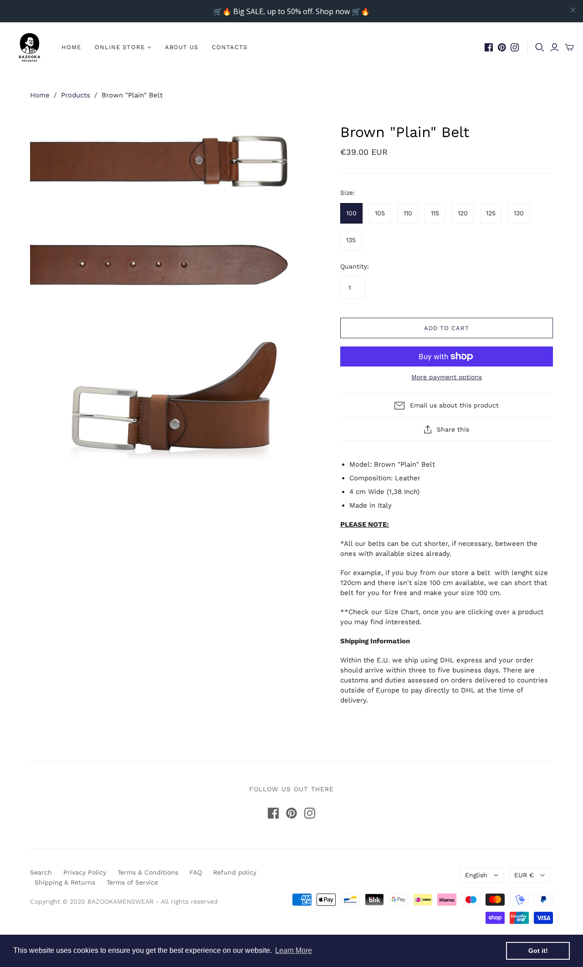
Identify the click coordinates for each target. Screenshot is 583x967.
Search (41, 872)
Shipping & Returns (65, 882)
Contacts (229, 47)
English (476, 875)
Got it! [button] (538, 950)
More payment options (446, 377)
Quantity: (354, 266)
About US (181, 47)
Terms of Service (132, 882)
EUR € (524, 875)
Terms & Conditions (148, 872)
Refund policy (234, 872)
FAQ (195, 872)
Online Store (119, 47)
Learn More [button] (293, 950)
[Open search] (539, 47)
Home (71, 47)
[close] (573, 10)
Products (75, 95)
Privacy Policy (84, 872)
